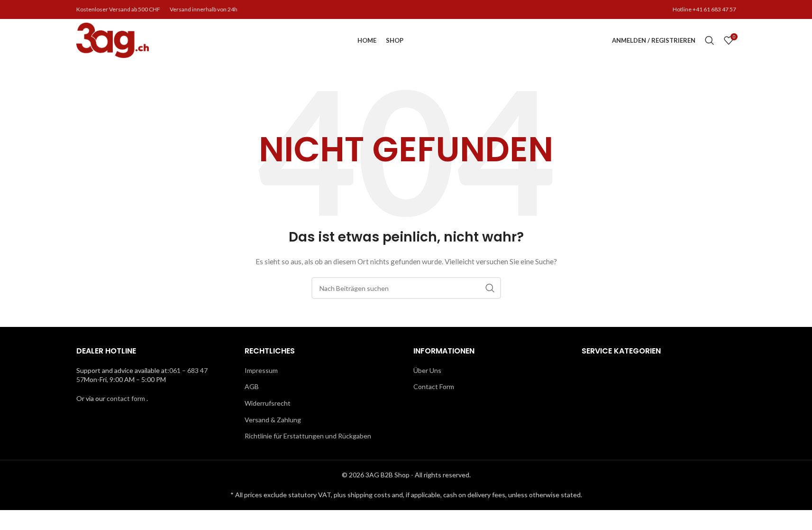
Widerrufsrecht (268, 403)
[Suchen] (709, 40)
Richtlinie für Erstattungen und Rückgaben (308, 436)
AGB (252, 386)
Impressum (261, 370)
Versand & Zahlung (273, 420)
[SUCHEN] (490, 288)
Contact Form (433, 386)
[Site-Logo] (112, 40)
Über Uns (427, 370)
